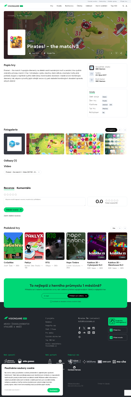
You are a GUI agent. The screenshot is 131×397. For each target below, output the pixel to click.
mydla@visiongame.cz (86, 321)
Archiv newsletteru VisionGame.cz (53, 345)
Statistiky (102, 1)
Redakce (49, 322)
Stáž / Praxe (51, 329)
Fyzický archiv (92, 1)
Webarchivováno (74, 384)
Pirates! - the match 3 (24, 15)
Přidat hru (123, 1)
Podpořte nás (51, 326)
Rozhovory (69, 6)
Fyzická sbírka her (53, 337)
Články (79, 6)
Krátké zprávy (112, 1)
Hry (51, 6)
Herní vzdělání (101, 6)
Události (89, 6)
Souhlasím (54, 390)
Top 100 (114, 6)
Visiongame (11, 15)
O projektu (50, 318)
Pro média (49, 333)
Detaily (92, 92)
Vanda (107, 384)
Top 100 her (50, 340)
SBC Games (100, 69)
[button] (120, 130)
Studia (59, 6)
